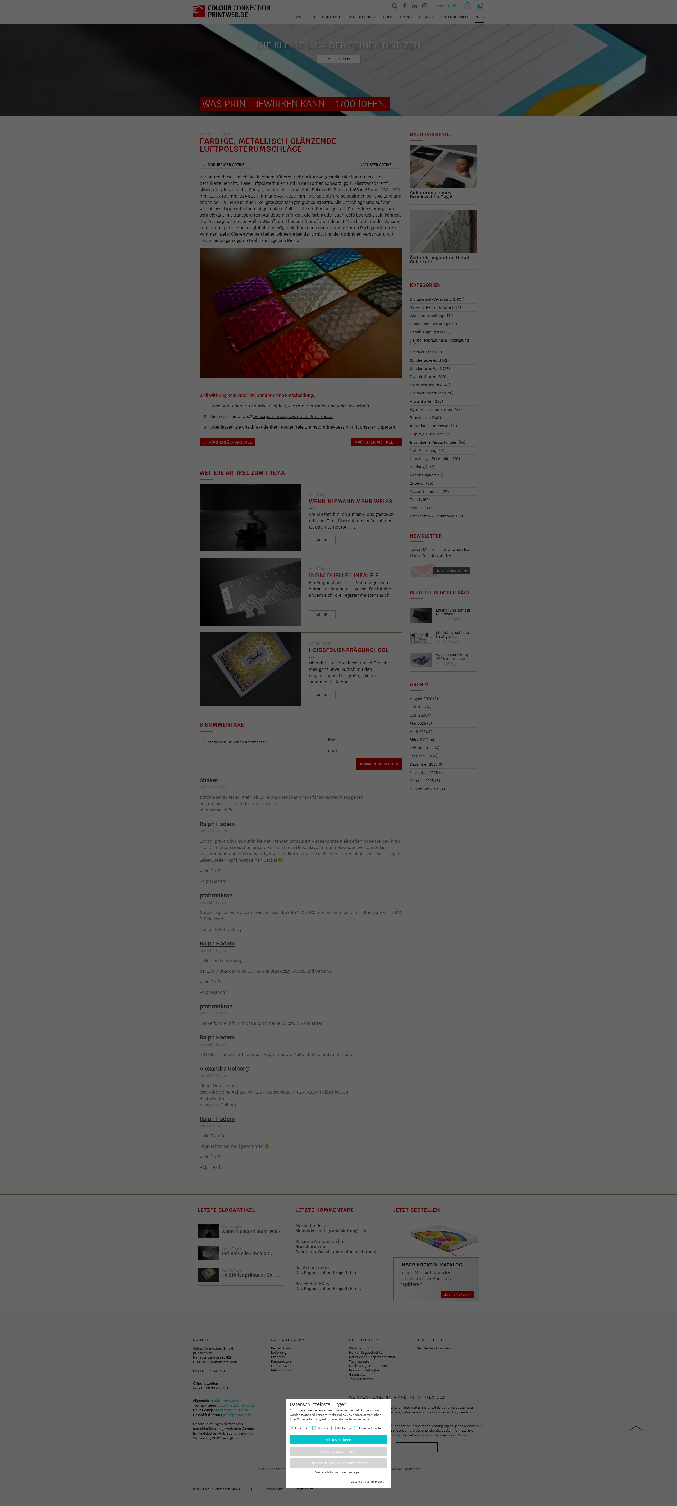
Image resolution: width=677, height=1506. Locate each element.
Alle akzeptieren (338, 1439)
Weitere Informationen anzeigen (338, 1472)
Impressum (379, 1481)
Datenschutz (360, 1481)
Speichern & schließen (339, 1451)
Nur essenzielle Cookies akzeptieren (338, 1463)
